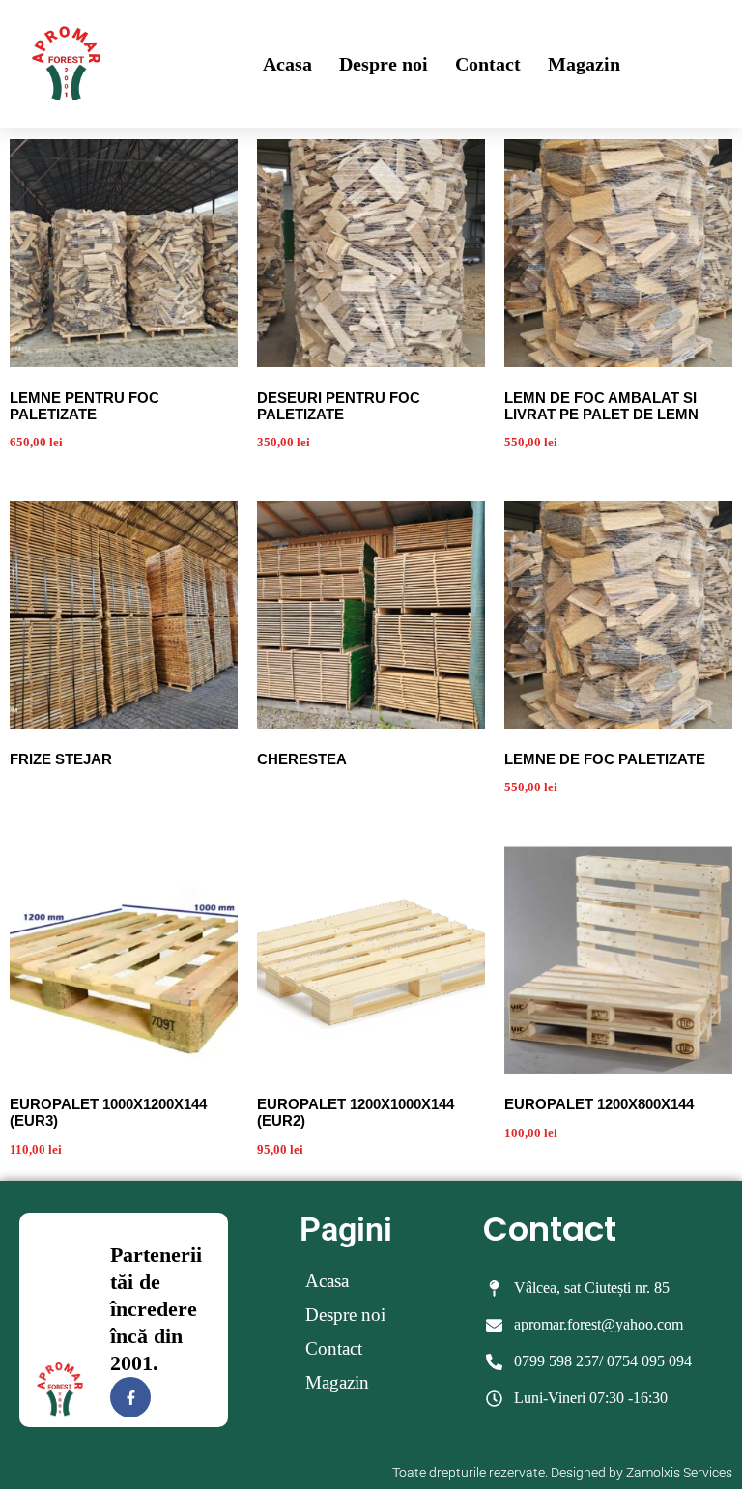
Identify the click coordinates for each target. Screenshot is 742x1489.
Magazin (584, 63)
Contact (488, 63)
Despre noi (383, 63)
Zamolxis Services (679, 1472)
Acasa (287, 63)
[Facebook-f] (130, 1397)
